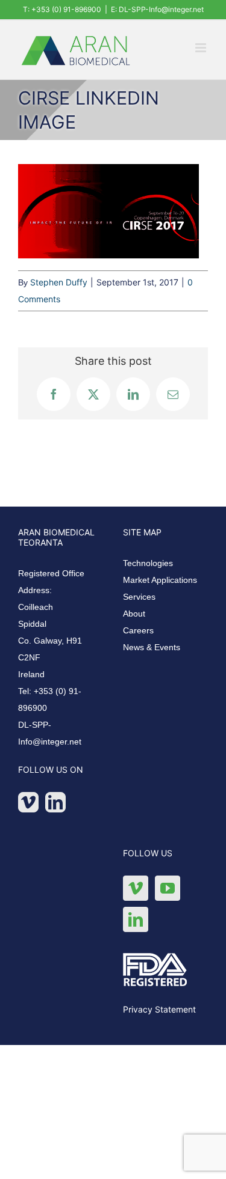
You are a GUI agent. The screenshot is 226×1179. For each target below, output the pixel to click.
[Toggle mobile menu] (201, 47)
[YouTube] (167, 888)
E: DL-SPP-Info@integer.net (157, 9)
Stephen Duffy (58, 282)
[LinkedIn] (55, 802)
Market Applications (160, 580)
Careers (138, 630)
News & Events (151, 647)
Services (139, 597)
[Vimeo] (28, 802)
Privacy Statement (159, 1009)
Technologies (148, 563)
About (134, 613)
